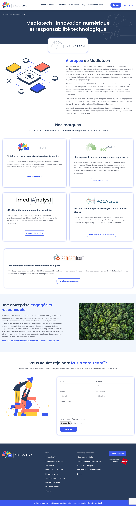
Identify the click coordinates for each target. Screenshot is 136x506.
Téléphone (100, 391)
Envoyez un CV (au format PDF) (72, 419)
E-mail (62, 391)
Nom (62, 381)
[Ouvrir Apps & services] (55, 5)
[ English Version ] (95, 503)
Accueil (5, 14)
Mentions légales (79, 503)
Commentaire (65, 402)
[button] (124, 5)
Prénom (99, 381)
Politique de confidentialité (60, 503)
